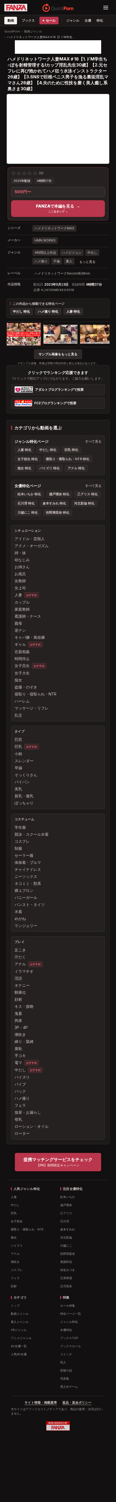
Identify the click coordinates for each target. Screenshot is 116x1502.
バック (20, 1091)
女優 (88, 20)
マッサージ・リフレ (32, 708)
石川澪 (64, 1221)
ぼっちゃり (24, 803)
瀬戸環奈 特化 (59, 494)
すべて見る (93, 441)
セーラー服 (24, 855)
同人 (63, 1362)
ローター (22, 1133)
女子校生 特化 (28, 459)
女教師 (20, 580)
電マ (18, 1062)
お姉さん (22, 566)
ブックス (28, 20)
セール (50, 20)
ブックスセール (70, 1346)
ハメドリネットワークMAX (54, 228)
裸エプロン (24, 890)
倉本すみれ (67, 1229)
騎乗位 (20, 992)
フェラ (20, 1105)
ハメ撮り (41, 261)
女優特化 (66, 1330)
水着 (18, 911)
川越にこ (66, 1245)
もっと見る (87, 262)
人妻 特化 (73, 311)
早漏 (18, 767)
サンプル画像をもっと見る (58, 354)
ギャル (20, 644)
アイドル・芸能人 (30, 538)
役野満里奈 (67, 1254)
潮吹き (20, 1034)
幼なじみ (22, 559)
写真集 (64, 1378)
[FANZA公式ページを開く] (15, 7)
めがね (20, 918)
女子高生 (22, 665)
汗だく (20, 957)
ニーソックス (26, 876)
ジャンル (72, 20)
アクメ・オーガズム (32, 545)
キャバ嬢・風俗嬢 (30, 637)
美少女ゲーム (69, 1387)
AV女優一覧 (19, 1346)
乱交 (18, 715)
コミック (66, 1354)
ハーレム (22, 701)
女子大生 (22, 673)
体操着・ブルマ (28, 862)
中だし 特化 (21, 311)
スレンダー (24, 760)
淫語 (18, 978)
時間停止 (22, 658)
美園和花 (66, 1262)
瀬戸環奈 (66, 1205)
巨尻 (18, 739)
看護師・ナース (28, 616)
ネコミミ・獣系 (28, 883)
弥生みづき (67, 1270)
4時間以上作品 (45, 252)
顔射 (18, 999)
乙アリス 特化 (87, 494)
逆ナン (20, 630)
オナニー (22, 985)
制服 (18, 848)
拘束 (18, 1020)
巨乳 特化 (71, 450)
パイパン (22, 782)
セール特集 (67, 1305)
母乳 (18, 1119)
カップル (22, 602)
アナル (20, 964)
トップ (15, 1305)
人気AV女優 (19, 1354)
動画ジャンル (33, 31)
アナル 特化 (76, 468)
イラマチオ (24, 971)
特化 (100, 20)
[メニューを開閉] (106, 8)
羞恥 (18, 1048)
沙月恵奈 (66, 1286)
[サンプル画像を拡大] (23, 334)
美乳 (18, 789)
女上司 (20, 588)
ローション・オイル (32, 1126)
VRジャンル (19, 1330)
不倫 (56, 261)
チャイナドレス (28, 869)
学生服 (20, 827)
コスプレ (22, 841)
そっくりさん (26, 774)
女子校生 (17, 1221)
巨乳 (18, 746)
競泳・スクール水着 (32, 834)
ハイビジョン (71, 252)
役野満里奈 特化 (57, 512)
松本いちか (67, 1197)
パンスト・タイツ (30, 904)
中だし (20, 1070)
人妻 (18, 595)
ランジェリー (26, 925)
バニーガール (26, 897)
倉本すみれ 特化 (54, 503)
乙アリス (66, 1213)
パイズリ (22, 1077)
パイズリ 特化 (49, 468)
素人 (69, 261)
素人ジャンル (20, 1322)
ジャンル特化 (69, 1322)
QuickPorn (12, 31)
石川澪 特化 (26, 503)
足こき (20, 950)
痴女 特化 (24, 468)
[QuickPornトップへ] (58, 7)
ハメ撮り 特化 (48, 311)
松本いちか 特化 (29, 494)
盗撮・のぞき (26, 687)
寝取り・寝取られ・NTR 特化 (67, 459)
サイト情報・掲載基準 (41, 1402)
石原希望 (66, 1278)
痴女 (18, 680)
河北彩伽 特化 (84, 503)
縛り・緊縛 (24, 1041)
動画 (11, 20)
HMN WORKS (45, 240)
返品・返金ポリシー (76, 1402)
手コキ (20, 1055)
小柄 (18, 753)
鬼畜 (18, 1013)
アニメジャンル (21, 1338)
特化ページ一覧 (70, 1314)
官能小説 (66, 1370)
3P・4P (21, 1027)
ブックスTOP (69, 1338)
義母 (18, 623)
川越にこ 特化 (28, 512)
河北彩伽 (66, 1237)
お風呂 (20, 573)
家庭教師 (22, 609)
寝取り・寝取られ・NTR (35, 694)
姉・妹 (20, 552)
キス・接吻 (24, 1006)
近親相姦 (22, 651)
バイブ (20, 1084)
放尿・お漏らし (28, 1112)
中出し (92, 252)
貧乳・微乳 (24, 796)
